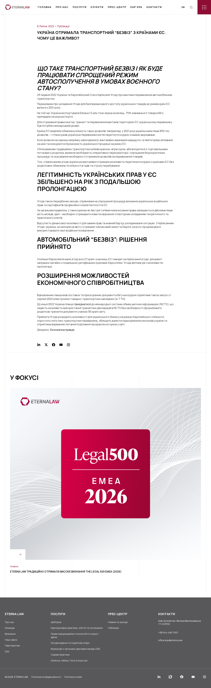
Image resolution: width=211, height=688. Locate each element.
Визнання (10, 633)
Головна (44, 7)
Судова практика (60, 654)
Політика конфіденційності (46, 676)
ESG (7, 651)
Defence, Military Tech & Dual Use (69, 660)
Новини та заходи (118, 622)
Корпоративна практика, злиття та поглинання (77, 627)
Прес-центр (117, 7)
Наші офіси (11, 639)
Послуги (80, 7)
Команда (10, 627)
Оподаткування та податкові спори (70, 642)
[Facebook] (53, 344)
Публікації (63, 26)
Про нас (62, 7)
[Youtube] (61, 344)
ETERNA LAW (21, 676)
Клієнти (97, 7)
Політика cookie (73, 676)
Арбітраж (56, 622)
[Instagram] (68, 344)
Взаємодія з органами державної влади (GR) (75, 648)
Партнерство (12, 645)
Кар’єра (136, 7)
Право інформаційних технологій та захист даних (75, 635)
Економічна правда (62, 330)
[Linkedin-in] (38, 344)
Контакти (154, 7)
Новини (14, 566)
